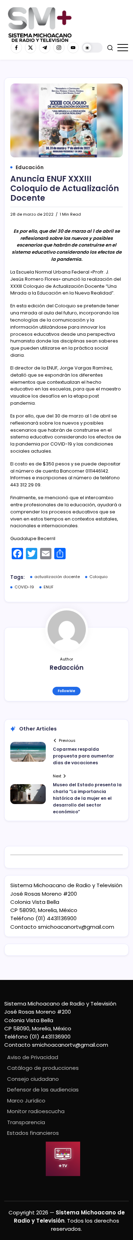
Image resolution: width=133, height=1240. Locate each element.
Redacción (67, 667)
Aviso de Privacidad (32, 1057)
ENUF (49, 587)
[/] (30, 47)
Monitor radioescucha (36, 1111)
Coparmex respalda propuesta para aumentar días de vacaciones (83, 756)
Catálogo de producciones (43, 1068)
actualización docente (57, 576)
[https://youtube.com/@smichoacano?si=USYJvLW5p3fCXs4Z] (73, 47)
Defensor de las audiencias (43, 1089)
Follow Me (66, 691)
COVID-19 (24, 587)
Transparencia (26, 1122)
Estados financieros (33, 1133)
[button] (92, 48)
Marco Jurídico (26, 1100)
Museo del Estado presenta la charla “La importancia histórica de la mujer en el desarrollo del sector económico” (87, 798)
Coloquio (98, 576)
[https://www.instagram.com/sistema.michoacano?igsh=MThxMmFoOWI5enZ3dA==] (59, 47)
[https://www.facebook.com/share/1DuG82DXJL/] (16, 47)
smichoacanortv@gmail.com (76, 927)
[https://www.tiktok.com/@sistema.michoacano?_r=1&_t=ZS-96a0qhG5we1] (44, 47)
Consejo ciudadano (33, 1079)
